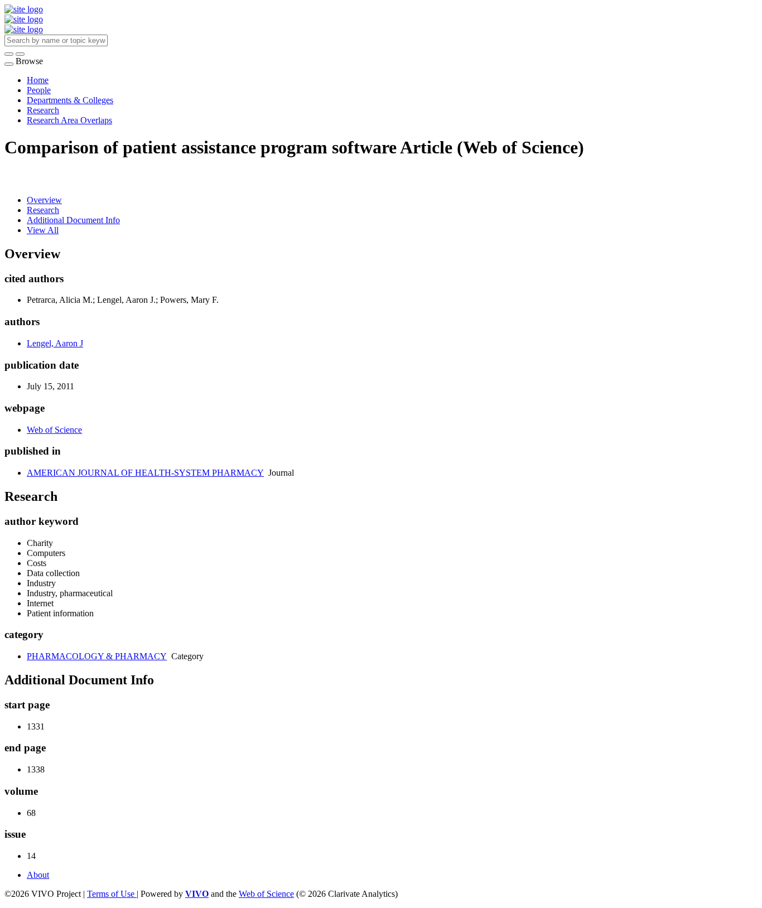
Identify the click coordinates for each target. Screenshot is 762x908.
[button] (8, 54)
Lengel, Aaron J (55, 343)
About (38, 875)
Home (38, 80)
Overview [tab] (44, 200)
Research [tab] (43, 210)
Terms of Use (112, 894)
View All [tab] (43, 230)
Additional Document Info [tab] (73, 220)
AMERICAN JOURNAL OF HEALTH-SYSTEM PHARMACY (145, 472)
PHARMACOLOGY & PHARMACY (97, 656)
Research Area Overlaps (69, 120)
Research (43, 110)
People (39, 90)
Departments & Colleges (70, 100)
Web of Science (54, 429)
